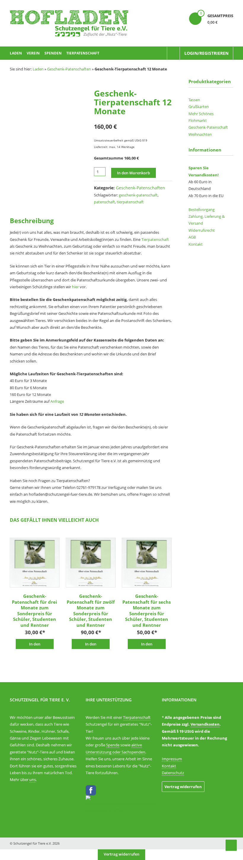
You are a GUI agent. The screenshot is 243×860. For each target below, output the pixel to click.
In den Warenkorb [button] (34, 645)
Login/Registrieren (206, 53)
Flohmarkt (197, 120)
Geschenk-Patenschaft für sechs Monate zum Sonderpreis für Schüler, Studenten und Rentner (146, 610)
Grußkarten (198, 106)
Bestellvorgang (201, 209)
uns (32, 779)
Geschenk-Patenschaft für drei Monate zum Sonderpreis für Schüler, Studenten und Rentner (34, 610)
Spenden (53, 53)
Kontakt (195, 244)
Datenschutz (173, 772)
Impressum (172, 758)
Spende (112, 745)
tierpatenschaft (130, 201)
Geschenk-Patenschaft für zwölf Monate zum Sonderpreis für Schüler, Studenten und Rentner (91, 610)
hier (75, 286)
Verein (33, 53)
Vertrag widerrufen (183, 786)
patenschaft (104, 201)
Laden (16, 53)
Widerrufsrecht (201, 230)
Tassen (194, 99)
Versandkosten (205, 724)
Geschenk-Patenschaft (208, 127)
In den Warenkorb (133, 172)
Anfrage (57, 401)
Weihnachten (200, 134)
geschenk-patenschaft (138, 195)
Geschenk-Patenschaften (69, 69)
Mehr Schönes (201, 113)
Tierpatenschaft (82, 53)
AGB (192, 237)
